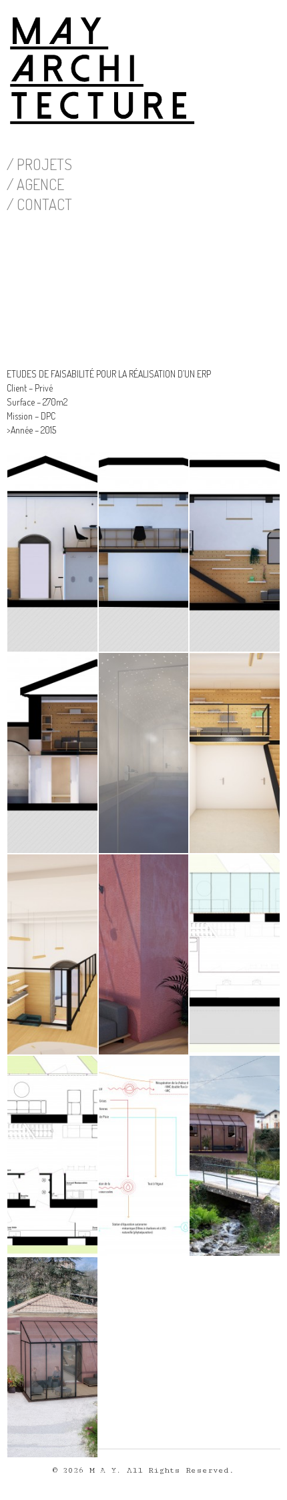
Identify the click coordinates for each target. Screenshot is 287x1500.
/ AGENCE (35, 184)
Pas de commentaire (79, 1474)
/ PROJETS (39, 164)
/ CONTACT (39, 204)
